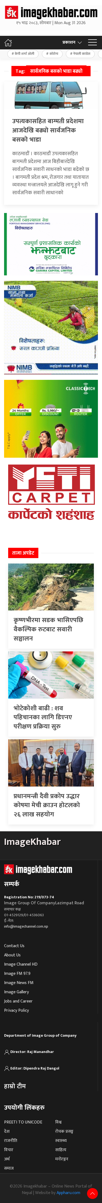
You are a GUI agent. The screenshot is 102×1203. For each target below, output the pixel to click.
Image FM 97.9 (17, 973)
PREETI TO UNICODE (23, 1122)
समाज (9, 1168)
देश (7, 1131)
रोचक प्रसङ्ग (64, 1131)
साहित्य (60, 1150)
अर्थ (7, 1159)
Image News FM (18, 982)
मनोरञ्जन (61, 1159)
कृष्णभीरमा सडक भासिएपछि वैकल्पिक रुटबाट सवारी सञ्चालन (48, 629)
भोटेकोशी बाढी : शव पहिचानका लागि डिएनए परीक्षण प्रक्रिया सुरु (43, 717)
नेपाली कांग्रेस (81, 54)
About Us (12, 955)
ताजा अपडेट (23, 553)
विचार (8, 1150)
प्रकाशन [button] (69, 42)
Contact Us (14, 946)
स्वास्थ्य (61, 1140)
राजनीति (10, 1140)
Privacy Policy (16, 1010)
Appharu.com (68, 1192)
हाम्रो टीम (15, 1086)
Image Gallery (16, 992)
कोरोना (54, 54)
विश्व (58, 1122)
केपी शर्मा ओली (24, 54)
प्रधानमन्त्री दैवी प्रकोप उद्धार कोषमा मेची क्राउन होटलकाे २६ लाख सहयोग (47, 805)
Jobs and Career (18, 1001)
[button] (92, 42)
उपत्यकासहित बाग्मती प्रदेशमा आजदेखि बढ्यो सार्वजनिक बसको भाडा (48, 130)
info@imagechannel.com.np (26, 926)
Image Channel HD (21, 964)
